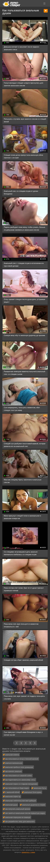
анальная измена (12, 755)
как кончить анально (13, 771)
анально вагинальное (13, 763)
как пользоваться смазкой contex (18, 776)
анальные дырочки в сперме (33, 805)
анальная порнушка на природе (17, 817)
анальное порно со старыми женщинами (21, 784)
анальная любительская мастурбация (20, 801)
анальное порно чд (12, 796)
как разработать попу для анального (20, 821)
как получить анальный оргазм (17, 809)
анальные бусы (40, 788)
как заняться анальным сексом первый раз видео (25, 813)
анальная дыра (11, 805)
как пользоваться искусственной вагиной (21, 759)
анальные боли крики (32, 792)
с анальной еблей (12, 792)
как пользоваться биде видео (17, 788)
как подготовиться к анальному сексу (20, 780)
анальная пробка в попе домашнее (19, 767)
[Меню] (44, 3)
